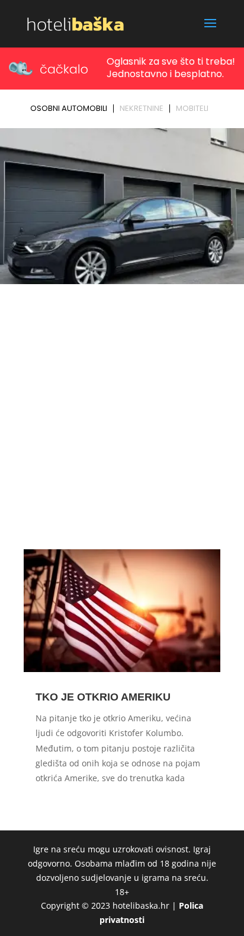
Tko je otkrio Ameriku (103, 697)
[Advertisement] (122, 416)
